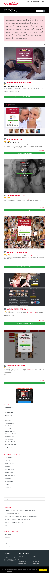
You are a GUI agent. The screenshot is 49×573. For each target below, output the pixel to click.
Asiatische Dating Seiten (10, 409)
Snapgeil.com (8, 498)
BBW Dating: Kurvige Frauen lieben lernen (14, 522)
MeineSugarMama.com (10, 475)
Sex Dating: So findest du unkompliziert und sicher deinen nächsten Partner (21, 516)
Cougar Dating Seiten (9, 417)
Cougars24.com (36, 563)
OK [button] (43, 569)
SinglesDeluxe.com (9, 481)
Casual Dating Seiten (9, 415)
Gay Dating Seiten (9, 425)
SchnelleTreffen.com (9, 496)
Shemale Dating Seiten (10, 439)
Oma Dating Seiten (9, 428)
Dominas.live (8, 478)
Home (28, 1)
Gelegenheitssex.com (9, 463)
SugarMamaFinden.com (10, 543)
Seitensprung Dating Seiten (11, 433)
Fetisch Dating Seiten (9, 423)
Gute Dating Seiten (35, 1)
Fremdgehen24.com (9, 469)
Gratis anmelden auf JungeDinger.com (24, 210)
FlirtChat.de (7, 484)
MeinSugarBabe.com (31, 255)
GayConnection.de (9, 457)
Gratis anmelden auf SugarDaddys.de (25, 153)
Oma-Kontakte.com (22, 563)
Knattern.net (20, 556)
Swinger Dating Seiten (10, 447)
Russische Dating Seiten (10, 431)
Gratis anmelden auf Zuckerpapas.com (24, 383)
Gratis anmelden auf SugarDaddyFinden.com (24, 96)
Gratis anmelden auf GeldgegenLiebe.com (24, 323)
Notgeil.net (7, 466)
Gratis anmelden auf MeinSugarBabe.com (24, 266)
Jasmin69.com (8, 487)
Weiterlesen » (42, 94)
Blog (43, 1)
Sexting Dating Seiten (9, 436)
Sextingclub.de (8, 490)
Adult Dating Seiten (9, 407)
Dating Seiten (8, 420)
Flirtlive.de (34, 556)
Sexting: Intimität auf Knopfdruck (12, 513)
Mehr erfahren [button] (9, 571)
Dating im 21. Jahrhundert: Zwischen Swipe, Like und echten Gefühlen (20, 510)
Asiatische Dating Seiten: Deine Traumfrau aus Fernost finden (18, 519)
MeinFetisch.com (8, 493)
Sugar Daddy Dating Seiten (11, 441)
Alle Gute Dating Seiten (10, 501)
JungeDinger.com (30, 198)
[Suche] (44, 11)
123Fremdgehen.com (9, 546)
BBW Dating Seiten (9, 412)
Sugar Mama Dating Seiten (10, 444)
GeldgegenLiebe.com (31, 312)
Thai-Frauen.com (36, 561)
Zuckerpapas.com (30, 369)
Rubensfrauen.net (9, 472)
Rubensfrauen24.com (22, 561)
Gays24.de (7, 460)
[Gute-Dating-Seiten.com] (11, 3)
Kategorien (11, 9)
